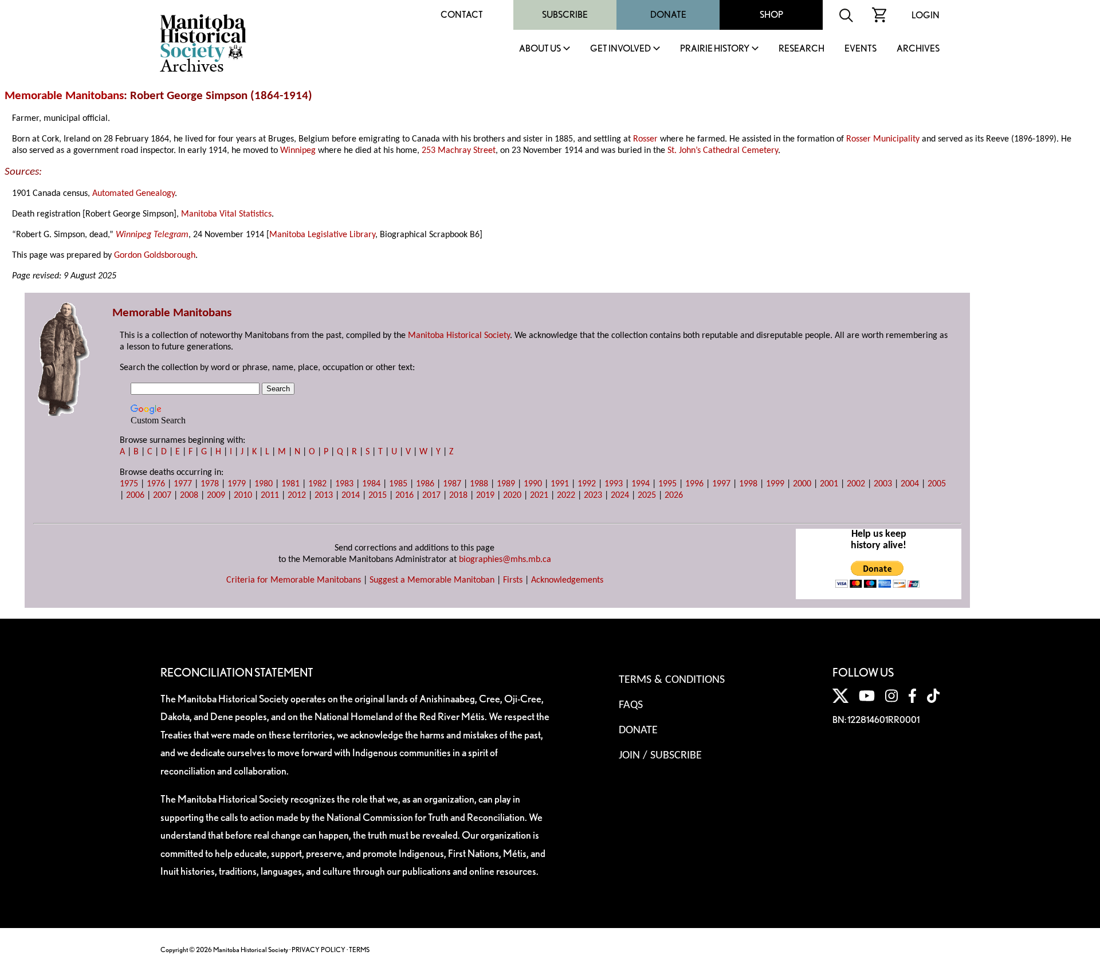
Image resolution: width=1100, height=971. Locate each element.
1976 (156, 484)
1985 (398, 484)
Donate (668, 14)
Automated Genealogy (133, 193)
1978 (210, 484)
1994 (640, 484)
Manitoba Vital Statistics (226, 214)
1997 (721, 484)
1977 (183, 484)
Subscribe (565, 14)
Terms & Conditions (672, 680)
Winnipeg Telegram (152, 234)
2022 (566, 495)
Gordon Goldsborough (154, 255)
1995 (667, 484)
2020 (512, 495)
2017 (431, 495)
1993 (613, 484)
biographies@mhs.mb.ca (505, 559)
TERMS (359, 949)
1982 (317, 484)
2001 (829, 484)
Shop (771, 14)
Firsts (512, 580)
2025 (647, 495)
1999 (775, 484)
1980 (263, 484)
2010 (243, 495)
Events (860, 49)
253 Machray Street (459, 150)
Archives (918, 49)
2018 (458, 495)
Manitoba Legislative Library (322, 234)
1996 (694, 484)
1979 (236, 484)
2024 (620, 495)
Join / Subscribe (660, 755)
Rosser (645, 139)
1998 (748, 484)
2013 (324, 495)
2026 (674, 495)
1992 (587, 484)
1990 (533, 484)
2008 (189, 495)
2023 (593, 495)
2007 (162, 495)
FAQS (631, 705)
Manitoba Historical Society (459, 335)
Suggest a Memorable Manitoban (432, 580)
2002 (856, 484)
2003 (883, 484)
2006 (135, 495)
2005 (937, 484)
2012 (297, 495)
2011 (270, 495)
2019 (485, 495)
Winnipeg (298, 150)
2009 (216, 495)
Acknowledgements (567, 580)
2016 (404, 495)
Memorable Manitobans (64, 96)
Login (926, 15)
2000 (802, 484)
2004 (910, 484)
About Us (540, 49)
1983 (344, 484)
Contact (462, 14)
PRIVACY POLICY (318, 949)
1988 (479, 484)
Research (801, 49)
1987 (452, 484)
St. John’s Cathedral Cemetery (722, 150)
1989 (506, 484)
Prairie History (714, 49)
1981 (290, 484)
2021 (539, 495)
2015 (377, 495)
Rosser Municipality (883, 139)
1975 (129, 484)
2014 (350, 495)
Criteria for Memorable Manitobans (293, 580)
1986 (425, 484)
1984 (371, 484)
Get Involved (620, 49)
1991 (560, 484)
